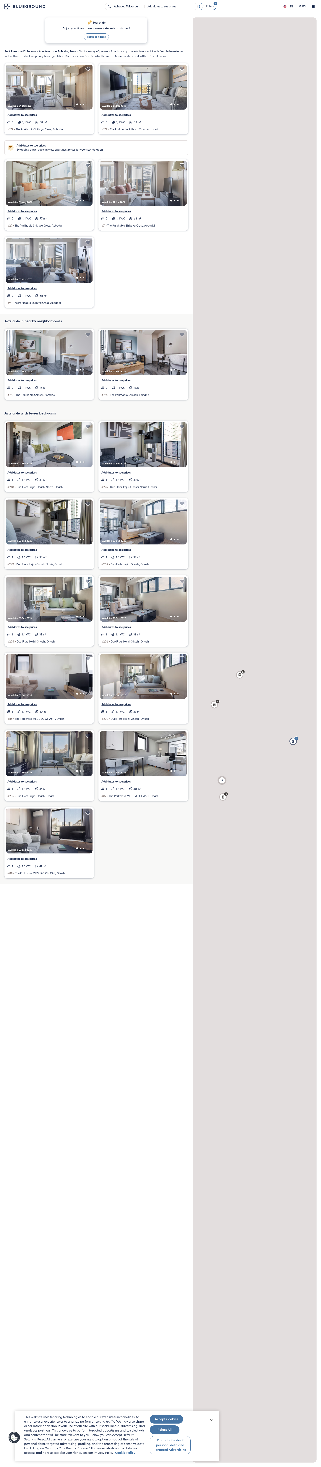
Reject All (165, 1430)
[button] (293, 740)
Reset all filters (96, 37)
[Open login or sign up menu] (313, 6)
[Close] (211, 1420)
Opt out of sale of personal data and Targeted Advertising (170, 1445)
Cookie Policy (125, 1453)
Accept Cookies (166, 1419)
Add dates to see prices (22, 115)
